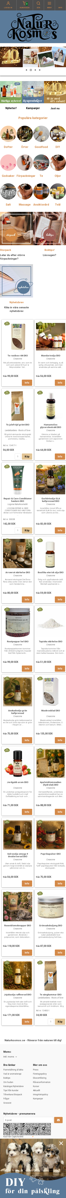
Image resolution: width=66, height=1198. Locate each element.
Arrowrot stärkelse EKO (17, 572)
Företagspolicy (40, 1074)
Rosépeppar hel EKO (17, 641)
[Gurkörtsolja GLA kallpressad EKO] (40, 466)
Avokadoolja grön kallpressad (17, 711)
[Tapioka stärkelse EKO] (40, 609)
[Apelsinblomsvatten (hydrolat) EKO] (40, 749)
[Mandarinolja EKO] (40, 323)
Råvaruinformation (41, 1082)
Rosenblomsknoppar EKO (17, 925)
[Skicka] (58, 1120)
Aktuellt (36, 1090)
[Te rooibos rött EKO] (7, 323)
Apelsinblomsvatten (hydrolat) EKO (50, 783)
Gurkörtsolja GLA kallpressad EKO (50, 499)
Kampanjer (38, 1098)
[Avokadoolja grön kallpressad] (7, 678)
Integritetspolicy (40, 1094)
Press (35, 1070)
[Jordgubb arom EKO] (7, 749)
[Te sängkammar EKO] (40, 962)
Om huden (8, 1082)
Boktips (6, 1078)
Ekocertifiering (39, 1078)
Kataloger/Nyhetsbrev (13, 1086)
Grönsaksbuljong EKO (50, 925)
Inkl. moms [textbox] (8, 1057)
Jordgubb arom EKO (17, 782)
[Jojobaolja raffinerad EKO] (7, 962)
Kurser (36, 1086)
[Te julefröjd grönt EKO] (7, 392)
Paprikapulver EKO (51, 854)
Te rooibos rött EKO (18, 355)
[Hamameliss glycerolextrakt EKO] (40, 392)
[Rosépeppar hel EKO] (7, 609)
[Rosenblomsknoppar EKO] (7, 893)
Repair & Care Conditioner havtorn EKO (18, 499)
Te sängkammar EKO (50, 994)
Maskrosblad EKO (50, 710)
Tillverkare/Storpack (12, 1094)
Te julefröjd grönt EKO (17, 424)
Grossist (7, 1103)
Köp (27, 456)
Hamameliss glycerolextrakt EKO (50, 426)
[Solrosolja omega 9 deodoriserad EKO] (7, 821)
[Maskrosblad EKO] (40, 678)
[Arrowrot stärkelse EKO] (7, 540)
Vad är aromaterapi (12, 1074)
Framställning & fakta (13, 1070)
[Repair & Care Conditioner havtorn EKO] (7, 466)
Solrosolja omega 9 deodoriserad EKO (17, 855)
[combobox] (10, 1057)
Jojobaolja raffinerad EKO (17, 994)
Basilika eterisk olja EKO (50, 572)
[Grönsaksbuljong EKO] (40, 893)
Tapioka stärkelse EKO (50, 641)
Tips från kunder (10, 1090)
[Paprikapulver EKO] (40, 821)
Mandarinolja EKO (50, 355)
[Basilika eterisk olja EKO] (40, 540)
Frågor (6, 1098)
